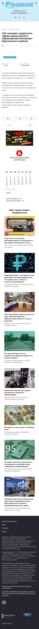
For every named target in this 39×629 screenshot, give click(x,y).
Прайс (4, 531)
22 (26, 181)
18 (11, 181)
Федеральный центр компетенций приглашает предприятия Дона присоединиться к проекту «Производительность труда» (18, 502)
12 (14, 179)
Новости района (10, 57)
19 (14, 181)
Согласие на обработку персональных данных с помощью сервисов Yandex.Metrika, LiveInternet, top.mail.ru (18, 593)
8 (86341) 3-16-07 (19, 11)
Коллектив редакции (9, 521)
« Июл (8, 193)
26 (15, 184)
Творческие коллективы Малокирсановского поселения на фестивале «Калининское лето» (18, 240)
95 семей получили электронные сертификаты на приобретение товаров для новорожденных (18, 464)
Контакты (5, 528)
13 (18, 179)
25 (11, 184)
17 (6, 181)
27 (19, 184)
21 (22, 181)
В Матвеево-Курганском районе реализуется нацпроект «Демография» (17, 393)
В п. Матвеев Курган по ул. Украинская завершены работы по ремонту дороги (18, 356)
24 (7, 184)
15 (26, 179)
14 (22, 179)
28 (22, 184)
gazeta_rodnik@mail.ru (19, 13)
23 (30, 181)
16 (30, 179)
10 (7, 179)
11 (10, 179)
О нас (4, 524)
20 (19, 181)
